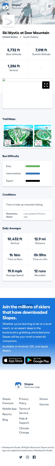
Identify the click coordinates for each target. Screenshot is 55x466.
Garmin (44, 404)
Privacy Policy (23, 401)
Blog (5, 419)
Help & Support (24, 420)
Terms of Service (24, 410)
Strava (43, 399)
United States (10, 37)
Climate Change (24, 430)
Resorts (7, 414)
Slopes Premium (8, 401)
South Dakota (30, 37)
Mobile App (9, 408)
